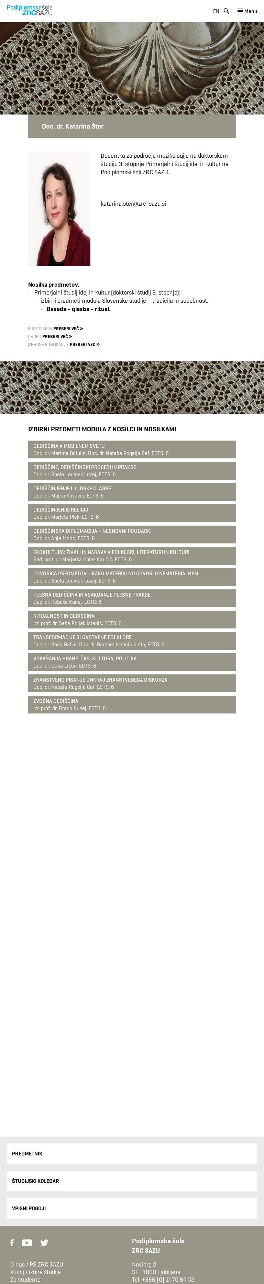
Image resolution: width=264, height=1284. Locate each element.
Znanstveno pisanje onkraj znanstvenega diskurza (100, 679)
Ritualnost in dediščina (64, 616)
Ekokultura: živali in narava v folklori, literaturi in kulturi (111, 552)
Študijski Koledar (35, 1181)
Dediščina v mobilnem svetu (69, 445)
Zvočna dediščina (55, 701)
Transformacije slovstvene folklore (82, 637)
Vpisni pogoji (29, 1208)
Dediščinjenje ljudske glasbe (72, 488)
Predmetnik (27, 1153)
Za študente (25, 1279)
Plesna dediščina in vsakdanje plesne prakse (92, 594)
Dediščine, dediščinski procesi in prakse (84, 467)
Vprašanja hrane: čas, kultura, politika (85, 658)
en (216, 11)
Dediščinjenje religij (60, 509)
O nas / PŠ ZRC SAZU (36, 1264)
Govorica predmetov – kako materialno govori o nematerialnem (115, 573)
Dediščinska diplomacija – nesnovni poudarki (92, 531)
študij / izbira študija (35, 1272)
